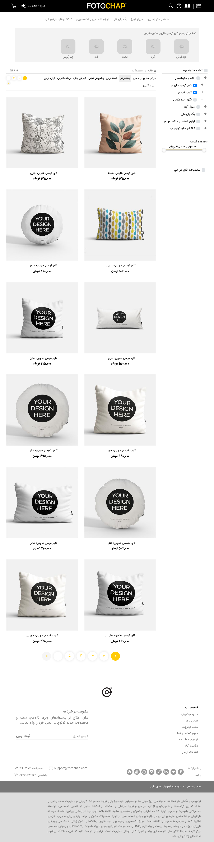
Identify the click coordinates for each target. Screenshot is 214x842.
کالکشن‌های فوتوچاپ (59, 19)
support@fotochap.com (70, 768)
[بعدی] (8, 83)
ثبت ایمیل (23, 736)
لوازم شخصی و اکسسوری (92, 19)
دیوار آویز (137, 19)
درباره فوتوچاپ (189, 714)
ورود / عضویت (36, 5)
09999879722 (27, 775)
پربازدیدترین (64, 78)
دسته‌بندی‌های (170, 33)
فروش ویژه (79, 78)
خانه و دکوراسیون (157, 19)
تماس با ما (192, 720)
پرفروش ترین (96, 78)
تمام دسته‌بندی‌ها (193, 70)
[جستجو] (171, 6)
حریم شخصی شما (187, 733)
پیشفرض (125, 78)
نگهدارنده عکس (182, 99)
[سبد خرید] (13, 6)
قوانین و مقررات (188, 739)
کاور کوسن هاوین (181, 85)
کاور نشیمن (185, 92)
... (9, 78)
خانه (151, 70)
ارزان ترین (149, 85)
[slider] (204, 150)
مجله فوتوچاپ (189, 727)
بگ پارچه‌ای (119, 19)
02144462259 (23, 768)
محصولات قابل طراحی (187, 170)
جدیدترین (112, 78)
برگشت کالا (191, 745)
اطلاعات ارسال (190, 752)
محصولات (137, 70)
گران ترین (49, 78)
